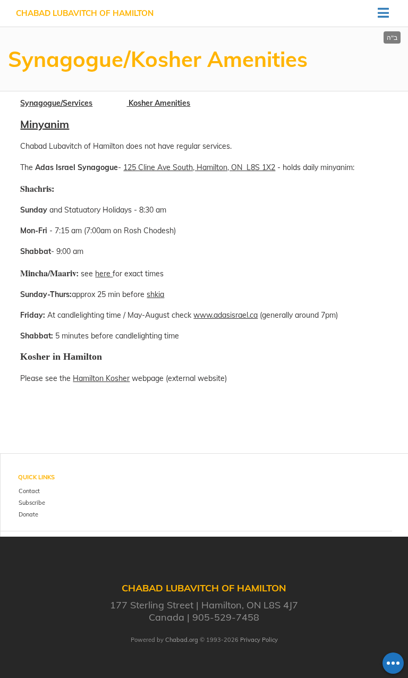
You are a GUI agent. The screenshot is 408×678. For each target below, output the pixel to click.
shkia (155, 294)
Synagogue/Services (56, 103)
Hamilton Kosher (101, 378)
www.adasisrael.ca (225, 315)
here (104, 273)
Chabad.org (181, 639)
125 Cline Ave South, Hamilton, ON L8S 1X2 (199, 167)
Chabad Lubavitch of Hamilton (85, 13)
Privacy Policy (259, 639)
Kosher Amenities (158, 103)
